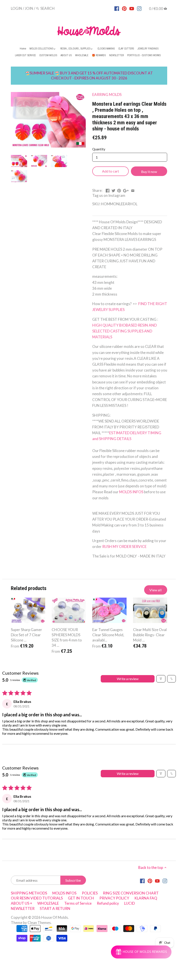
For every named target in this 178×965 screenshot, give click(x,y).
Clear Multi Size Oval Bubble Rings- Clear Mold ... (150, 634)
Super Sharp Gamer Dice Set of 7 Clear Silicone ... (26, 634)
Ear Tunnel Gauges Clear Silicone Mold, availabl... (108, 634)
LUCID (129, 903)
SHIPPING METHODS (29, 893)
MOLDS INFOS (131, 492)
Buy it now (149, 171)
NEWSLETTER (23, 908)
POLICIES (90, 893)
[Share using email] (133, 190)
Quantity (98, 149)
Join (29, 8)
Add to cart (110, 171)
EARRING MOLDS (107, 94)
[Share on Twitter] (113, 190)
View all (155, 590)
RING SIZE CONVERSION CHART (131, 893)
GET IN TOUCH (81, 898)
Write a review (127, 679)
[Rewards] (141, 951)
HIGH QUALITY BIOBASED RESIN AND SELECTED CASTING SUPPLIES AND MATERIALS (124, 331)
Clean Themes (39, 922)
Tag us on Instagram (108, 195)
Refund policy (108, 903)
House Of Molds (54, 917)
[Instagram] (139, 8)
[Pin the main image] (119, 190)
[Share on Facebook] (107, 190)
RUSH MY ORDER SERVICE (124, 546)
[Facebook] (116, 8)
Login (16, 8)
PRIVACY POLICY (114, 898)
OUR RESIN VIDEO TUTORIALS (37, 898)
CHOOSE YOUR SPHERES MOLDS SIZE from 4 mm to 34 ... (67, 637)
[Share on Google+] (126, 190)
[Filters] (160, 678)
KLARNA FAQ (145, 898)
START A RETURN (55, 908)
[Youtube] (131, 8)
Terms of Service (78, 903)
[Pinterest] (124, 8)
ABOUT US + (21, 903)
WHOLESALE (48, 903)
